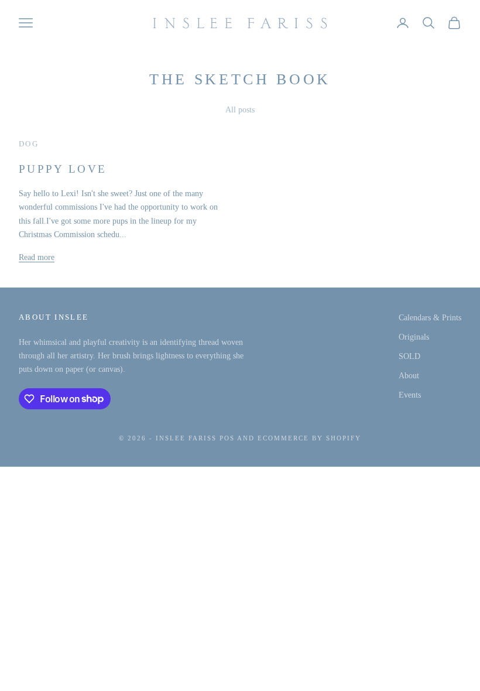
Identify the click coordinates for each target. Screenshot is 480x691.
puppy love (63, 169)
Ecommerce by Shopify (309, 438)
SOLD (409, 356)
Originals (414, 337)
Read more (36, 257)
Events (410, 395)
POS (227, 438)
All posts (240, 109)
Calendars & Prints (430, 317)
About (409, 375)
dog (29, 143)
